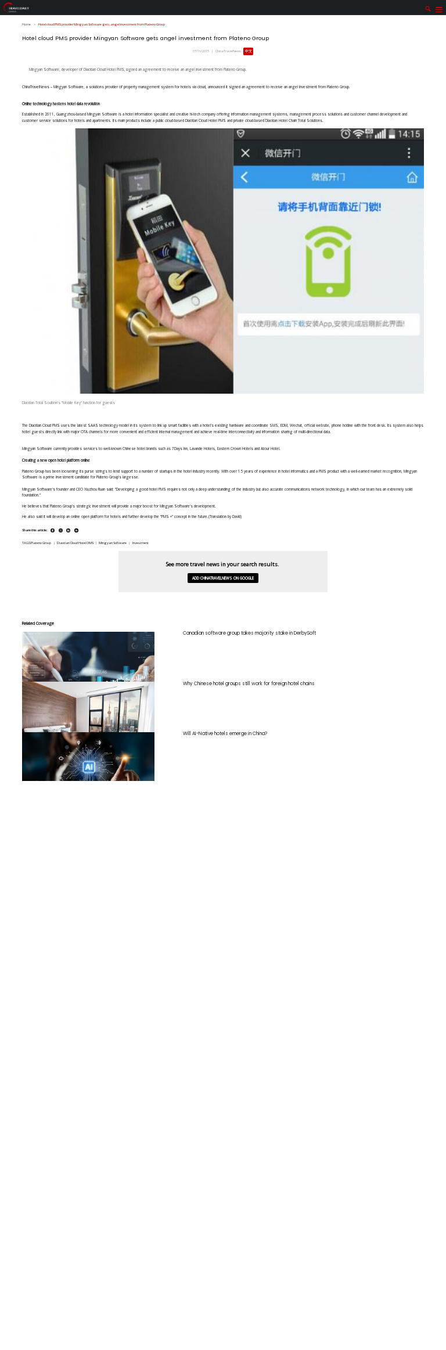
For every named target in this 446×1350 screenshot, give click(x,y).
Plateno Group (41, 543)
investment (140, 543)
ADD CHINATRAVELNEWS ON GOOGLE (223, 578)
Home (26, 24)
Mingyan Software (113, 543)
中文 (248, 51)
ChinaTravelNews (228, 51)
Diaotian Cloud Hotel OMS (75, 543)
